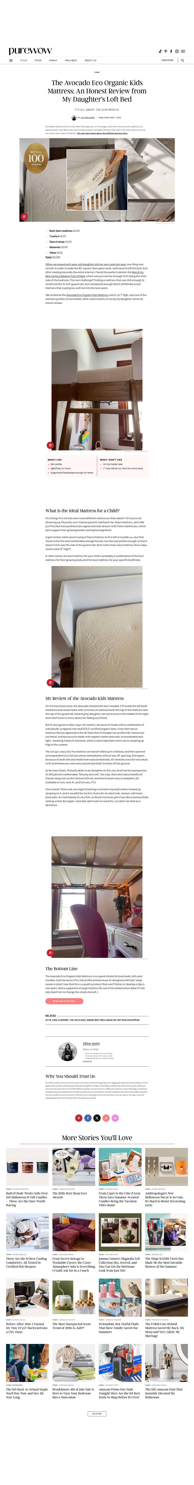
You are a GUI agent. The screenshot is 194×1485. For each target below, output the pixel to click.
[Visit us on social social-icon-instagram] (177, 51)
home (97, 72)
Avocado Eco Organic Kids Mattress (88, 295)
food (38, 60)
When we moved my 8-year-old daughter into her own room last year (85, 264)
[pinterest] (24, 216)
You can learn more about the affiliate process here (102, 133)
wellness (71, 60)
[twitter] (97, 1118)
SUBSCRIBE (167, 60)
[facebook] (88, 1118)
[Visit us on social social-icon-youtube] (183, 51)
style (23, 60)
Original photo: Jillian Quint (136, 451)
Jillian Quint (88, 118)
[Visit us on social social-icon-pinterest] (165, 51)
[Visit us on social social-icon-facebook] (171, 51)
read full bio (87, 1061)
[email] (5, 72)
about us (91, 60)
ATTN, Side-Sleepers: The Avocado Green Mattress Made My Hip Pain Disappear (92, 1020)
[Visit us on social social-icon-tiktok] (160, 51)
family (53, 60)
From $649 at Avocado (64, 1001)
